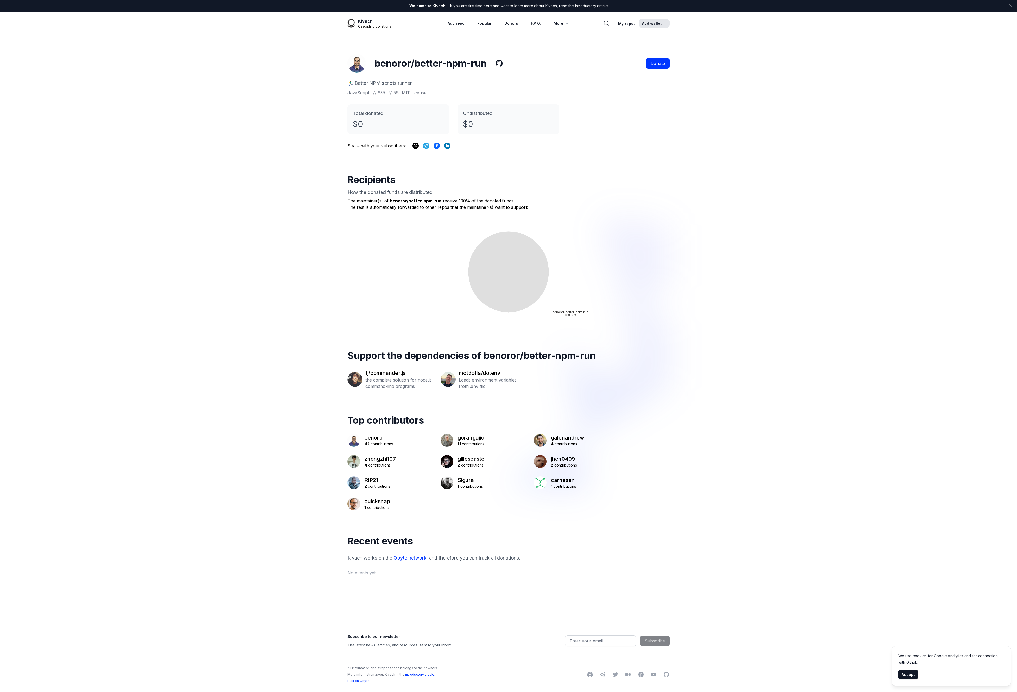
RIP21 (371, 480)
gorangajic (471, 437)
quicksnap (377, 501)
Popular (484, 23)
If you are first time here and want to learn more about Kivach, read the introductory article (508, 5)
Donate (657, 63)
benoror (374, 437)
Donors (511, 23)
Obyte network (410, 558)
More (558, 23)
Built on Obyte (358, 681)
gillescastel (472, 459)
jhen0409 (563, 459)
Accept (908, 674)
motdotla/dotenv (480, 373)
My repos (627, 23)
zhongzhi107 (380, 459)
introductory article (419, 674)
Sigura (466, 480)
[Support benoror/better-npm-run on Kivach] (437, 146)
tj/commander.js (385, 373)
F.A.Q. (536, 23)
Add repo (456, 23)
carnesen (563, 480)
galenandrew (567, 437)
